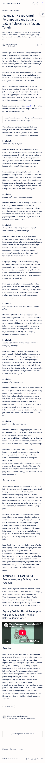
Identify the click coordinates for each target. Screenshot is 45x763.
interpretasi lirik (13, 3)
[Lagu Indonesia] (8, 706)
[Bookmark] (41, 3)
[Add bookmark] (38, 45)
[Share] (41, 45)
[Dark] (37, 3)
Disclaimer (13, 749)
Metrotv (29, 106)
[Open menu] (3, 3)
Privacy (21, 749)
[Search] (33, 3)
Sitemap (5, 749)
